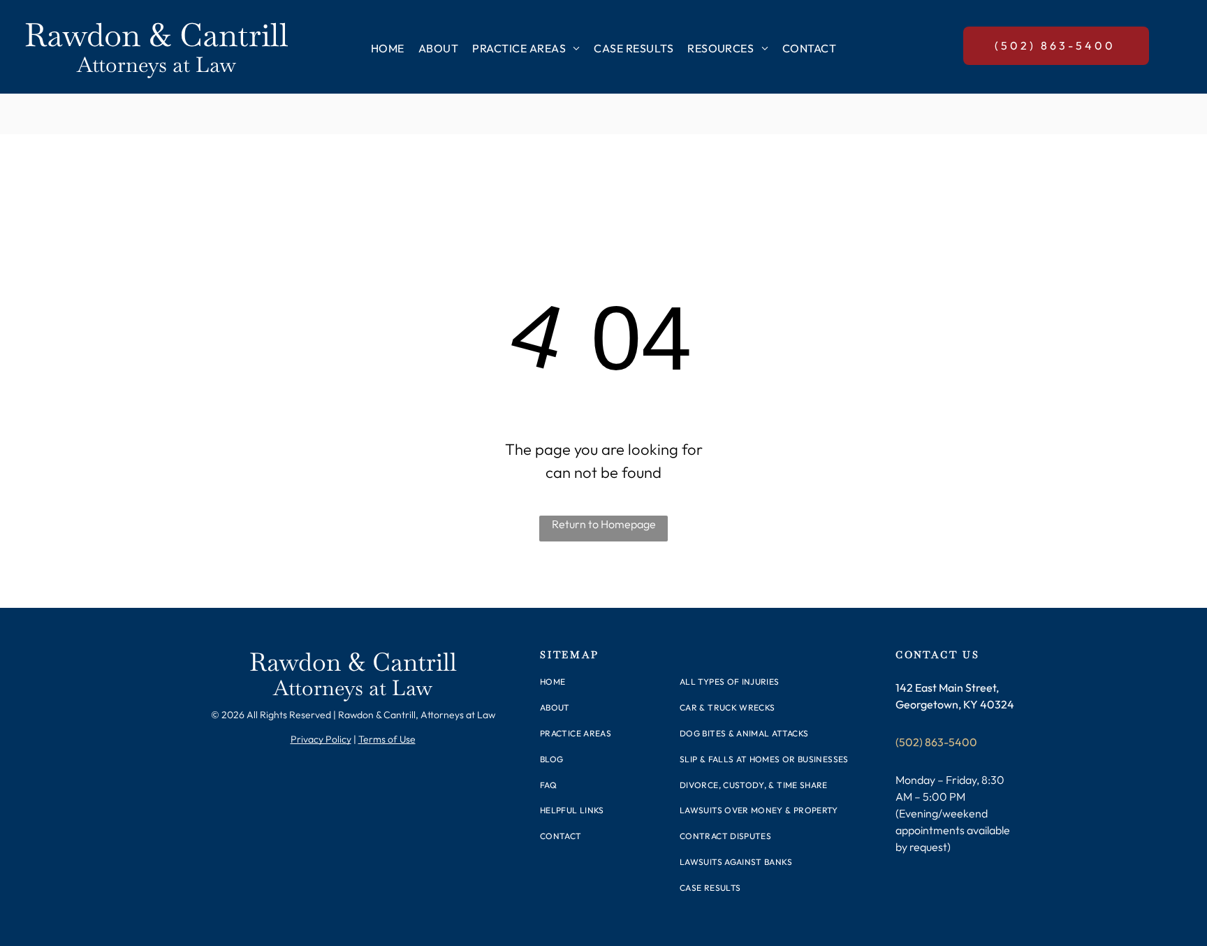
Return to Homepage (604, 524)
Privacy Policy (321, 739)
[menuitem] (387, 48)
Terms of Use (387, 739)
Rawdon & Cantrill (156, 35)
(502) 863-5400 (936, 742)
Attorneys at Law (156, 64)
